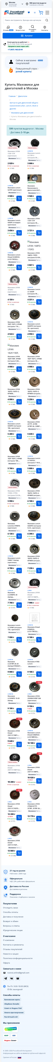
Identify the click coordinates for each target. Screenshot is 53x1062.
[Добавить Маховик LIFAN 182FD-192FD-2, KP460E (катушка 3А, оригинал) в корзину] (39, 503)
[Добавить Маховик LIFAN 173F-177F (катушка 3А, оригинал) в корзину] (39, 233)
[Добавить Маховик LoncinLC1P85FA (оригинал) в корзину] (19, 536)
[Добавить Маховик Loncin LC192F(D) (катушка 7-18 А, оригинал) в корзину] (39, 470)
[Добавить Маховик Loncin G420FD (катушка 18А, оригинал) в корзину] (19, 436)
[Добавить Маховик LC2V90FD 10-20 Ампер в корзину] (19, 710)
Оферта (6, 963)
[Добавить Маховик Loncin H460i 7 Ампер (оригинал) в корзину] (19, 570)
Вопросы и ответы (11, 926)
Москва (12, 2)
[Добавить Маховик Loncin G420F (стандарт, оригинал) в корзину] (19, 233)
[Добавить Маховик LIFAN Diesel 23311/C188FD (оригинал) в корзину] (39, 781)
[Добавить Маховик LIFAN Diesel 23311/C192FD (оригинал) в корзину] (19, 817)
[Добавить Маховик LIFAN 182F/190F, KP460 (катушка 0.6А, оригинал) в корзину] (19, 369)
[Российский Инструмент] (14, 12)
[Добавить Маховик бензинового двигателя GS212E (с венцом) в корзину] (39, 198)
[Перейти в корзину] (41, 13)
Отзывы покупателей (12, 949)
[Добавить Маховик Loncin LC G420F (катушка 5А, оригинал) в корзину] (39, 302)
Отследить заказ (10, 907)
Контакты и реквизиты (13, 944)
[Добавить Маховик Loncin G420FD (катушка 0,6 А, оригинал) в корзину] (39, 536)
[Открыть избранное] (28, 12)
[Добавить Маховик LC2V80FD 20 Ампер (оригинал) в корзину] (19, 605)
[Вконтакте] (11, 978)
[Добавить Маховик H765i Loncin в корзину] (39, 674)
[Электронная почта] (17, 978)
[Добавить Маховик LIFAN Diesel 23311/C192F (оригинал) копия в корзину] (19, 853)
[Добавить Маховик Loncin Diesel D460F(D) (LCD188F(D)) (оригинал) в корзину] (39, 745)
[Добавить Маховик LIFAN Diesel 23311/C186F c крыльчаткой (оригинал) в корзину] (19, 744)
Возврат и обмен (10, 921)
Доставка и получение (13, 916)
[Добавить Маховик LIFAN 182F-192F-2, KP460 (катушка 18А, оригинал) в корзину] (19, 470)
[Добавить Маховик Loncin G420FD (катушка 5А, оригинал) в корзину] (39, 336)
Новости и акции (10, 954)
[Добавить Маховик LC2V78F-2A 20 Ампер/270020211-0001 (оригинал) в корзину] (19, 674)
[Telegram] (5, 978)
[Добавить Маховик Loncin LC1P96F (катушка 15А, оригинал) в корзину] (19, 639)
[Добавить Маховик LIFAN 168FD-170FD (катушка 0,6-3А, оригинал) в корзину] (39, 267)
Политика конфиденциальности (18, 958)
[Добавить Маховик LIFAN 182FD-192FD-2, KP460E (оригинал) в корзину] (19, 401)
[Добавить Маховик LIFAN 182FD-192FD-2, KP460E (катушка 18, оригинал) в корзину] (39, 570)
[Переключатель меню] (47, 12)
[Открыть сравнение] (34, 12)
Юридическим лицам (13, 930)
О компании (8, 940)
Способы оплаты (10, 912)
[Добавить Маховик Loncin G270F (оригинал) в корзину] (19, 198)
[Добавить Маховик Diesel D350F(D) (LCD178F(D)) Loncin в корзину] (39, 639)
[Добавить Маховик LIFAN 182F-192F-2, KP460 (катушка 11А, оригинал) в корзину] (19, 336)
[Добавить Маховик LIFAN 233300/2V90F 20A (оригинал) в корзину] (39, 709)
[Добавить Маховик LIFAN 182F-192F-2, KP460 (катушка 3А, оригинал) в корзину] (39, 369)
